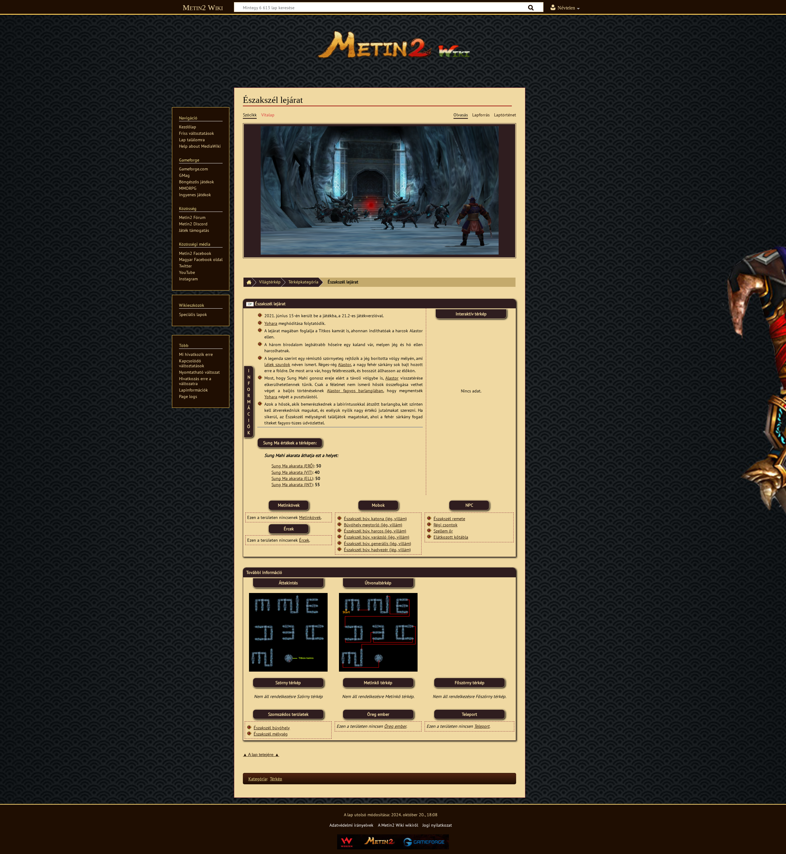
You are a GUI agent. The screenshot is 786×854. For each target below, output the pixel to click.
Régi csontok (445, 525)
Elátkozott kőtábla (451, 537)
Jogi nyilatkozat (437, 825)
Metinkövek (310, 517)
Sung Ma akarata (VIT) (292, 472)
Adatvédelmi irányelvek (351, 825)
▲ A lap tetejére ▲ (261, 754)
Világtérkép (270, 282)
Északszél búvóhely (272, 728)
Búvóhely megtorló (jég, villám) (373, 525)
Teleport (481, 726)
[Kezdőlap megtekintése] (393, 47)
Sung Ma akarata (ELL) (292, 478)
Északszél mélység (271, 734)
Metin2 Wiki (203, 7)
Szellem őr (443, 531)
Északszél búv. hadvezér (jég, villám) (377, 549)
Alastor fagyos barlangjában (355, 390)
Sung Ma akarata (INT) (292, 484)
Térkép (276, 779)
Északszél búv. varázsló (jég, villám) (376, 537)
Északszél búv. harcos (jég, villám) (375, 531)
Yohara (270, 323)
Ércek (304, 540)
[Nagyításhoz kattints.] (288, 632)
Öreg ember (395, 726)
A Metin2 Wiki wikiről (398, 825)
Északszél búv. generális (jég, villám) (377, 543)
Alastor (344, 364)
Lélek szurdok (277, 364)
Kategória (257, 779)
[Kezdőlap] (247, 282)
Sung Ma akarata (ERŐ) (292, 466)
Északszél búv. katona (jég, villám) (375, 518)
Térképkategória (303, 282)
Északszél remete (449, 518)
